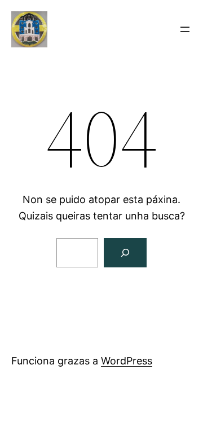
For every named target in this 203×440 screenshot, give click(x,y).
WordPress (126, 361)
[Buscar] (125, 252)
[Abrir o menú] (185, 29)
